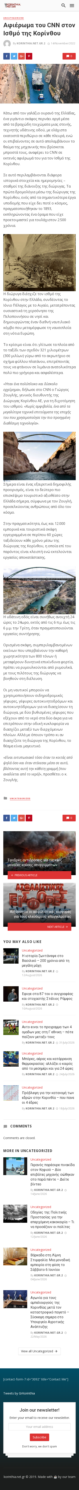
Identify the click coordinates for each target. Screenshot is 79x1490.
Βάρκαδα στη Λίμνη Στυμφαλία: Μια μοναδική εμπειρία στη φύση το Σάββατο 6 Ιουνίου (50, 1262)
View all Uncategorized (37, 1351)
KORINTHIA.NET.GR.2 (31, 43)
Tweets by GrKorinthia (19, 1393)
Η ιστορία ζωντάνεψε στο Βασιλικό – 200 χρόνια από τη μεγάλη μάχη (45, 961)
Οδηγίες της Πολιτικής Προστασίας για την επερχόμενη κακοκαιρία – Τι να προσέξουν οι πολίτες (52, 1219)
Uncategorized (13, 18)
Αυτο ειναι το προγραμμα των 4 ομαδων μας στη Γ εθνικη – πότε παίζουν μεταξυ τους (47, 1032)
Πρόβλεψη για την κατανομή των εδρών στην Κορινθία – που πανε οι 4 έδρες (48, 1098)
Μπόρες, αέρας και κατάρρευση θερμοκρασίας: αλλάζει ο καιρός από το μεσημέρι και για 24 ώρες (48, 1064)
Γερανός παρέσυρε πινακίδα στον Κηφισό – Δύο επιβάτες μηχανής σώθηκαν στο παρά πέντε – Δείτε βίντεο (53, 1174)
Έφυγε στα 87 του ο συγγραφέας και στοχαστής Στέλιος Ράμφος (47, 996)
